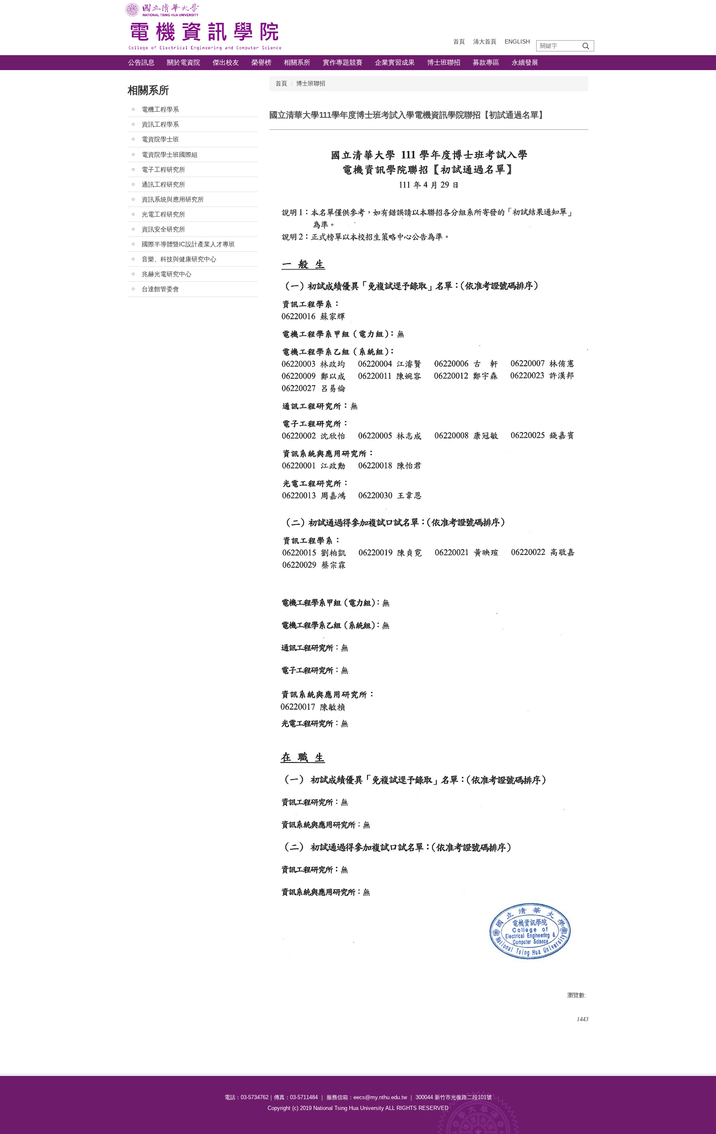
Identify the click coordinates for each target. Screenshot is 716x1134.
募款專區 (486, 62)
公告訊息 (141, 62)
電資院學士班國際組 (170, 154)
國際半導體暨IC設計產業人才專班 (188, 244)
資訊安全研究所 (163, 229)
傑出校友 (226, 62)
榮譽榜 (261, 62)
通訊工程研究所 (163, 184)
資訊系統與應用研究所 (173, 199)
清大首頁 (484, 41)
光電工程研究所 (163, 214)
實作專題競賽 (343, 62)
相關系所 (297, 62)
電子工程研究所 (163, 169)
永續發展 (525, 62)
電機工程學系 (160, 109)
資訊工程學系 (160, 124)
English (517, 41)
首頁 (459, 41)
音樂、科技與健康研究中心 (179, 259)
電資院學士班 (160, 139)
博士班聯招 (443, 62)
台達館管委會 (160, 288)
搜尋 (586, 46)
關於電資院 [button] (183, 62)
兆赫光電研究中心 (166, 273)
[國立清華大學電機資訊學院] (205, 27)
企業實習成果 (395, 62)
